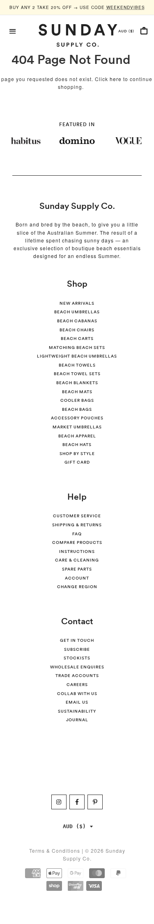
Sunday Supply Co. (77, 206)
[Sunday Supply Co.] (77, 35)
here (116, 78)
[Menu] (13, 30)
